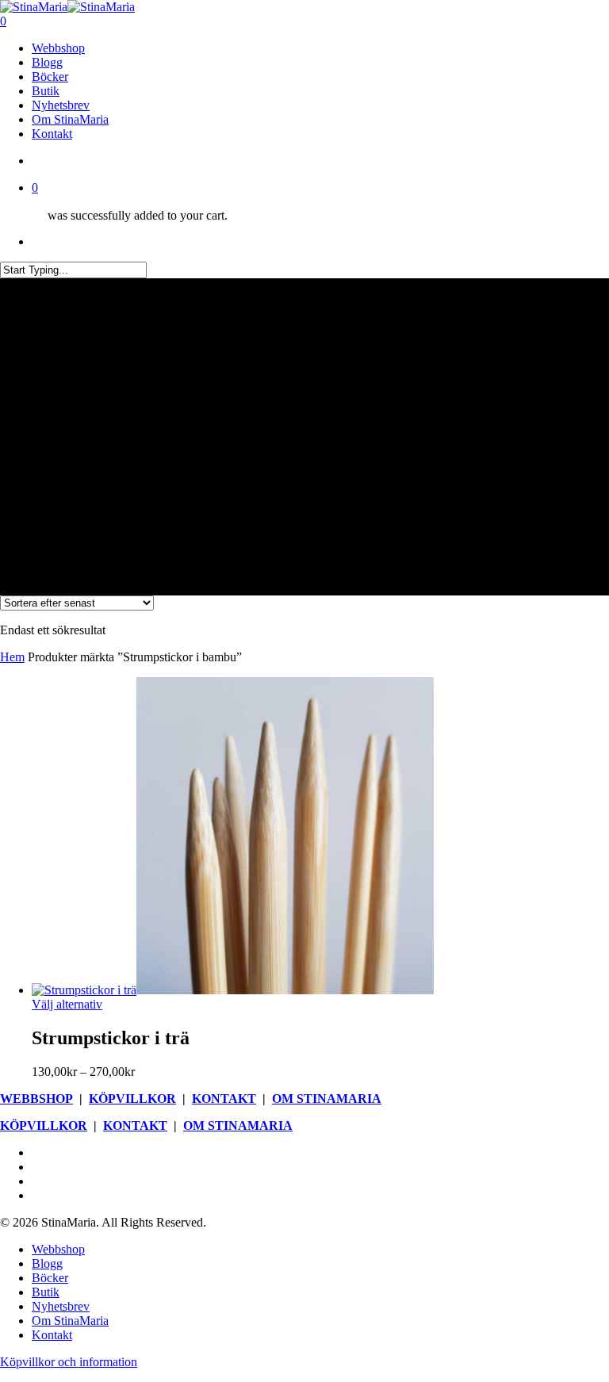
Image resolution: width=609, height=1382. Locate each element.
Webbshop (58, 1249)
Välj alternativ (67, 1004)
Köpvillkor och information (68, 1362)
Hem (12, 657)
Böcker (50, 1277)
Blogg (47, 1263)
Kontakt (52, 1335)
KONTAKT (224, 1098)
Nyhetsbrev (61, 1306)
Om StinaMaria (70, 1320)
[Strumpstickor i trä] (233, 990)
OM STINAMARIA (326, 1098)
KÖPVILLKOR (132, 1098)
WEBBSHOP (36, 1098)
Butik (45, 1292)
